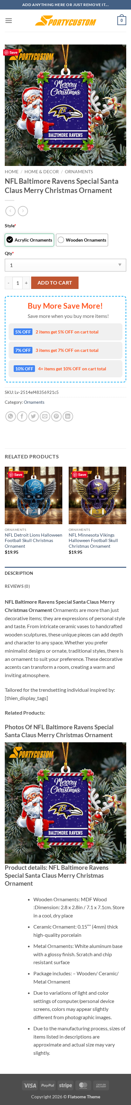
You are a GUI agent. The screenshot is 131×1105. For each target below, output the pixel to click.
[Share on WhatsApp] (10, 416)
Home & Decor (41, 171)
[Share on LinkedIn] (68, 416)
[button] (8, 20)
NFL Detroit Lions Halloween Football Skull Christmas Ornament (33, 540)
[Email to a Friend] (45, 416)
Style (10, 225)
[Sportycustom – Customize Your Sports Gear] (65, 21)
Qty (9, 253)
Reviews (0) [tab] (17, 586)
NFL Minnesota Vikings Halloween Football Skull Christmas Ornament (93, 540)
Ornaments (79, 171)
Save (13, 52)
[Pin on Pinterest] (56, 416)
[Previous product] (23, 211)
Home (11, 171)
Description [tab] (19, 573)
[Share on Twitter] (33, 416)
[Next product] (10, 211)
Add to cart (55, 282)
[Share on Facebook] (22, 416)
